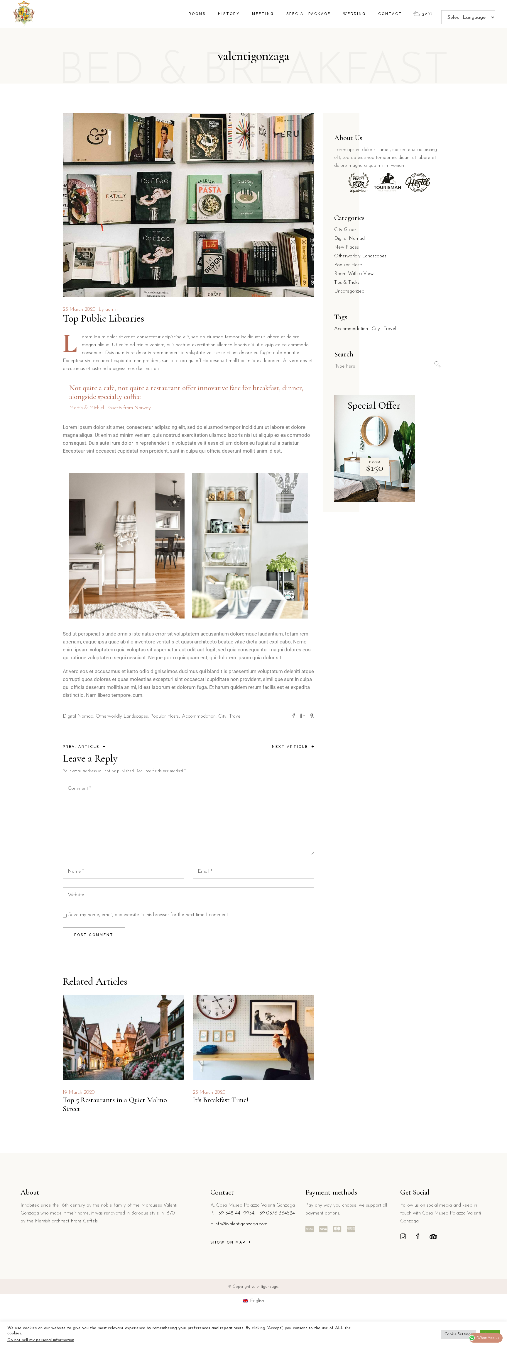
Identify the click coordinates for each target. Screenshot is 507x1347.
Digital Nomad (78, 716)
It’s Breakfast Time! (220, 1099)
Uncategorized (349, 291)
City (222, 716)
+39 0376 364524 (276, 1213)
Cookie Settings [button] (458, 1334)
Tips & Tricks (346, 282)
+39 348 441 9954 (235, 1213)
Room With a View (354, 273)
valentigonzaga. (265, 1287)
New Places (346, 247)
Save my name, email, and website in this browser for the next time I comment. (148, 914)
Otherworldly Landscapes (122, 716)
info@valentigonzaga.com (241, 1224)
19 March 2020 (79, 1092)
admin (111, 309)
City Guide (345, 229)
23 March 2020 (79, 309)
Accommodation (199, 716)
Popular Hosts (164, 716)
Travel (235, 716)
